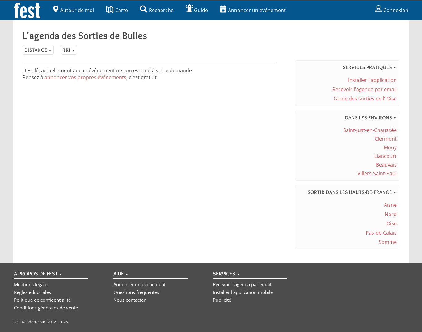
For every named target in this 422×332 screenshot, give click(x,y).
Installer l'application (372, 80)
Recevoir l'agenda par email (364, 89)
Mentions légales (31, 284)
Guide (201, 10)
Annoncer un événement (257, 10)
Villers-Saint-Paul (377, 173)
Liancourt (385, 156)
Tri (69, 50)
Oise (391, 223)
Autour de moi (77, 10)
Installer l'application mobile (243, 292)
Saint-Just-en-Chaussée (370, 130)
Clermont (386, 138)
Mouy (390, 147)
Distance (38, 50)
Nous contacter (129, 300)
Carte (121, 10)
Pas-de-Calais (381, 232)
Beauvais (386, 164)
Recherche (161, 10)
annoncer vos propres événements (85, 77)
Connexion (395, 10)
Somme (388, 242)
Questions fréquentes (136, 292)
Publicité (222, 300)
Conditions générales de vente (46, 307)
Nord (391, 214)
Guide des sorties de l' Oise (365, 98)
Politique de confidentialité (42, 300)
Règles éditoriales (32, 292)
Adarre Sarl (36, 322)
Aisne (390, 205)
